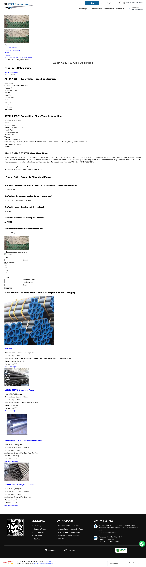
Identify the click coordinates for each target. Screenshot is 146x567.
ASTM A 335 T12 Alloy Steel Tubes (19, 390)
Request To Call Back (12, 50)
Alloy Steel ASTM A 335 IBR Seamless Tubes (23, 440)
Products (7, 55)
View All (61, 538)
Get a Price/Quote (11, 72)
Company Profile (95, 9)
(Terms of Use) (47, 561)
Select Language (134, 563)
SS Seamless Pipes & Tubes (68, 526)
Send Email (91, 3)
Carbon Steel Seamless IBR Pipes (70, 529)
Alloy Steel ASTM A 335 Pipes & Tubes (18, 57)
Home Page (83, 9)
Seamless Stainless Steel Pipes (69, 536)
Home (6, 53)
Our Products (109, 9)
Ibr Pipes (8, 348)
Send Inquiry (11, 48)
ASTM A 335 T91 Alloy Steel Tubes (19, 485)
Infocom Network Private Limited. (44, 563)
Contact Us (120, 9)
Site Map (37, 539)
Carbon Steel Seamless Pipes (69, 532)
